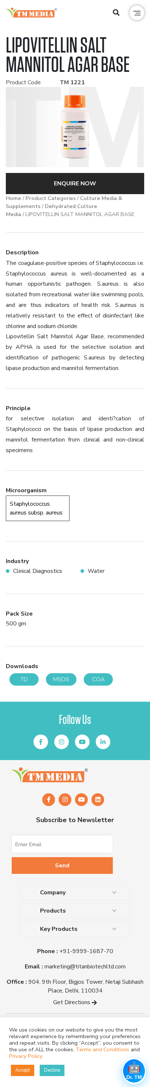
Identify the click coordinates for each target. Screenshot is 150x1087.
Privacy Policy (26, 1056)
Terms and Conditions (102, 1049)
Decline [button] (52, 1070)
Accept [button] (22, 1070)
